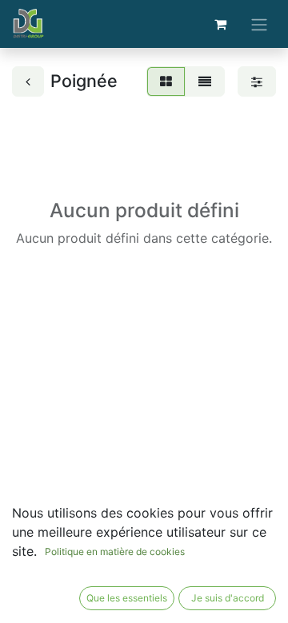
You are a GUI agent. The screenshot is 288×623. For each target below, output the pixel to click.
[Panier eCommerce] (220, 24)
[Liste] (205, 81)
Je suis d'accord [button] (227, 598)
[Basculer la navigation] (259, 24)
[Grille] (166, 81)
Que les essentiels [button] (126, 598)
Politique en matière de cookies (115, 552)
